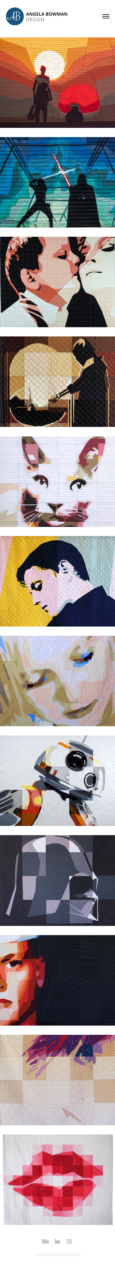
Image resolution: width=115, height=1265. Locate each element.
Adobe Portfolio (67, 1254)
